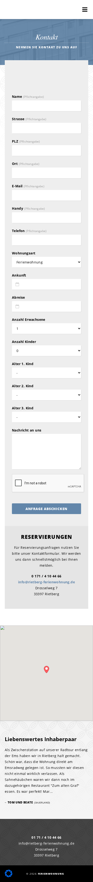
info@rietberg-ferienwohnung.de (46, 582)
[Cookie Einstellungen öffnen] (8, 876)
